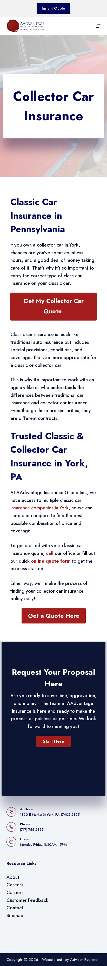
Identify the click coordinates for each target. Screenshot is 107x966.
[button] (53, 741)
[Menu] (98, 26)
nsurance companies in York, (40, 507)
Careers (14, 884)
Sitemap (14, 915)
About (12, 877)
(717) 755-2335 (32, 829)
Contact (14, 907)
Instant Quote (53, 8)
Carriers (15, 892)
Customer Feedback (27, 900)
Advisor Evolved (84, 959)
